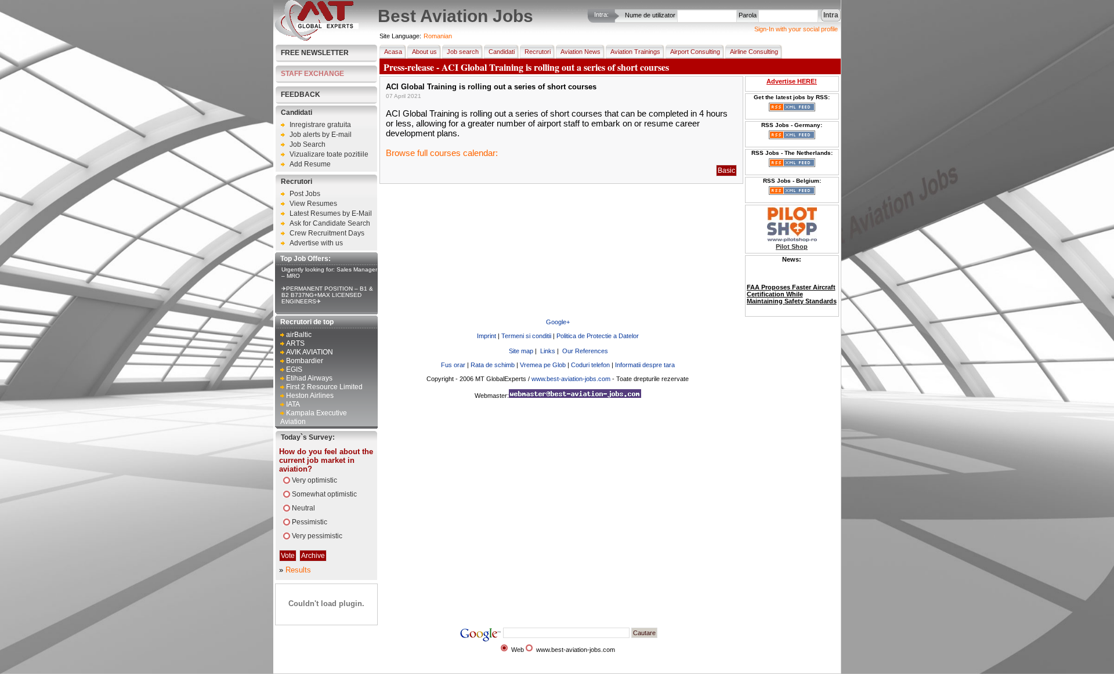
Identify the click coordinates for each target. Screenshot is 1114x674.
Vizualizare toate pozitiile (329, 154)
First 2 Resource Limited (324, 387)
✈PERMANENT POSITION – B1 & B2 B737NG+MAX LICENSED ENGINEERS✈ (327, 295)
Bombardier (304, 361)
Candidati (296, 112)
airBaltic (299, 335)
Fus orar (453, 364)
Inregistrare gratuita (320, 125)
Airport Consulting (695, 51)
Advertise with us (316, 243)
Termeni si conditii (526, 335)
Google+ (558, 321)
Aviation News (580, 51)
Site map (521, 350)
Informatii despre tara (645, 364)
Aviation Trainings (635, 51)
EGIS (294, 369)
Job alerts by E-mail (321, 135)
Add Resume (310, 164)
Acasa (393, 51)
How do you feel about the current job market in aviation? (326, 460)
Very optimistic (314, 480)
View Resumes (313, 204)
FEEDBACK (300, 94)
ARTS (295, 343)
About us (424, 51)
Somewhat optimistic (324, 494)
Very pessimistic (317, 536)
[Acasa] (317, 38)
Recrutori (296, 181)
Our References (585, 350)
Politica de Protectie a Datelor (597, 335)
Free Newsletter (315, 53)
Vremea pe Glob (543, 364)
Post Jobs (305, 194)
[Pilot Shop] (792, 239)
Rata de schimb (493, 364)
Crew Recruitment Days (327, 233)
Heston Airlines (310, 396)
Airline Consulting (754, 51)
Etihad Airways (309, 378)
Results (298, 570)
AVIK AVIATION (309, 352)
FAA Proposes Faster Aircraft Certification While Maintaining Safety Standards (792, 284)
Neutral (303, 508)
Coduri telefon (590, 364)
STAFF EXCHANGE (312, 74)
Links (547, 350)
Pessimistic (309, 522)
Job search (463, 51)
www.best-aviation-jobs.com (570, 378)
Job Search (307, 144)
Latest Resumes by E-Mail (331, 213)
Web (517, 649)
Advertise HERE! (791, 81)
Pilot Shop (792, 246)
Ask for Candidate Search (330, 223)
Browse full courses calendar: (442, 153)
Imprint (486, 335)
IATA (293, 404)
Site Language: (400, 35)
